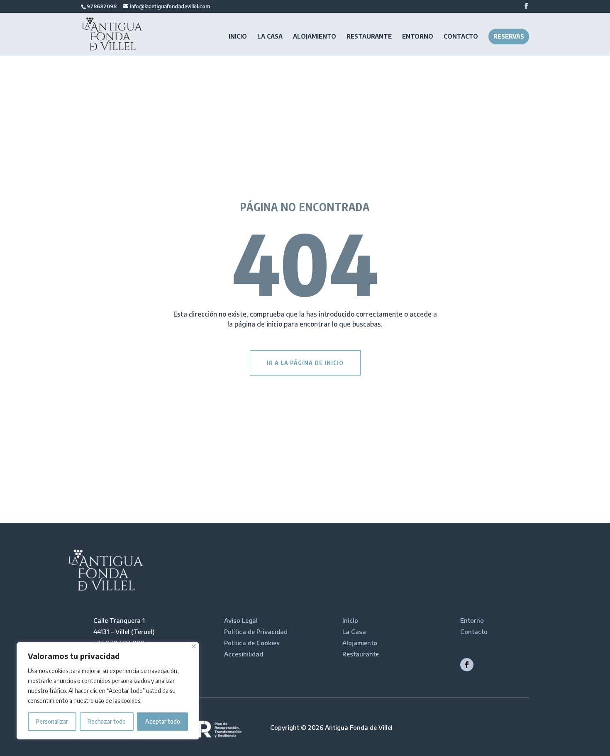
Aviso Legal (241, 620)
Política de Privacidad (256, 631)
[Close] (193, 646)
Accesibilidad (243, 654)
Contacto (461, 37)
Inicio (238, 37)
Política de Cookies (252, 642)
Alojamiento (314, 37)
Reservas (508, 36)
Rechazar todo (107, 721)
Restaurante (369, 37)
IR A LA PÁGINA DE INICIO (305, 362)
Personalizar (52, 721)
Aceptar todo (162, 721)
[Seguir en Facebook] (466, 664)
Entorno (417, 37)
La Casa (270, 37)
